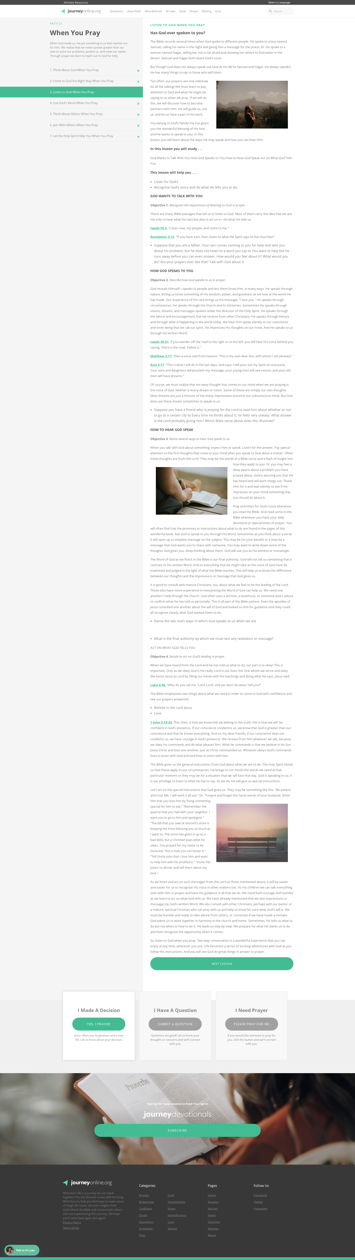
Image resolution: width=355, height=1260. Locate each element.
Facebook (260, 1195)
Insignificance (177, 1215)
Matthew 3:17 (161, 356)
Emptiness (146, 1229)
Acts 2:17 (157, 365)
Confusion (145, 1209)
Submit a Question (175, 1024)
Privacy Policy (72, 1222)
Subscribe (177, 1130)
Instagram (260, 1209)
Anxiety (144, 1195)
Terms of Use (71, 1228)
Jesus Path (134, 11)
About (212, 1235)
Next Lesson (222, 964)
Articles (212, 1209)
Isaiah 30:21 (159, 342)
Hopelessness (176, 1202)
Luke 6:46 (157, 685)
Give (218, 11)
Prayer (194, 11)
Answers (213, 1202)
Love (171, 1222)
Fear (142, 1235)
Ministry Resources (76, 2)
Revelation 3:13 (162, 237)
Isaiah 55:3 (158, 228)
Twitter (258, 1202)
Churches (214, 1222)
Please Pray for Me (251, 1024)
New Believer (153, 11)
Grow (182, 11)
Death (143, 1215)
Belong (206, 11)
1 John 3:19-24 (161, 722)
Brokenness (146, 1202)
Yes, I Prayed (98, 1024)
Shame (172, 1229)
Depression (146, 1222)
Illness (171, 1209)
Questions (116, 11)
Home (212, 1195)
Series (212, 1215)
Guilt (171, 1195)
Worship (213, 1229)
